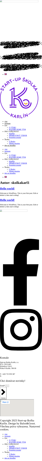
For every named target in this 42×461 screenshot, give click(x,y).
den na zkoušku (10, 145)
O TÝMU (12, 127)
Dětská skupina (14, 143)
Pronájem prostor (15, 137)
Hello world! (7, 188)
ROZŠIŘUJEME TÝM (17, 129)
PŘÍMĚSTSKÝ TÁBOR (18, 135)
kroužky (12, 133)
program (7, 123)
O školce (12, 141)
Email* (2, 386)
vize (5, 121)
